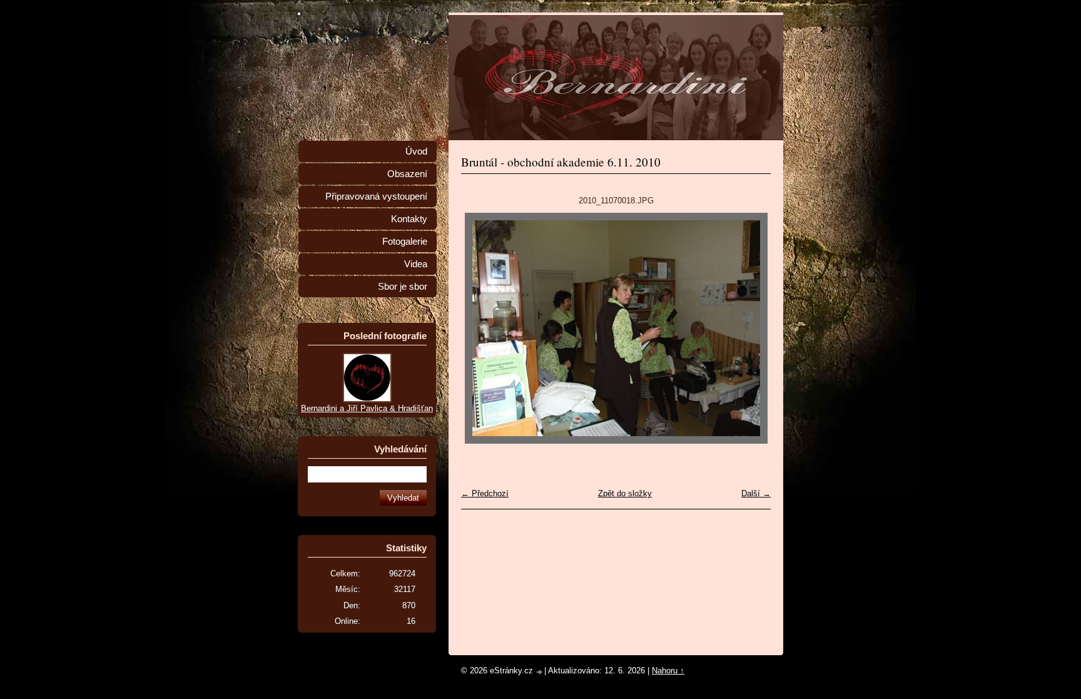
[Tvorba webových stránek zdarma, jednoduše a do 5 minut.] (539, 672)
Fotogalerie (404, 242)
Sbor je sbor (402, 287)
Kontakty (409, 219)
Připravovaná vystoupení (376, 196)
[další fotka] (750, 328)
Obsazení (407, 174)
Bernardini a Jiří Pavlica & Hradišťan (367, 408)
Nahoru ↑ (668, 670)
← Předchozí (485, 493)
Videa (415, 264)
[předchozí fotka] (481, 328)
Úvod (416, 151)
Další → (756, 493)
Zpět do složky (625, 493)
